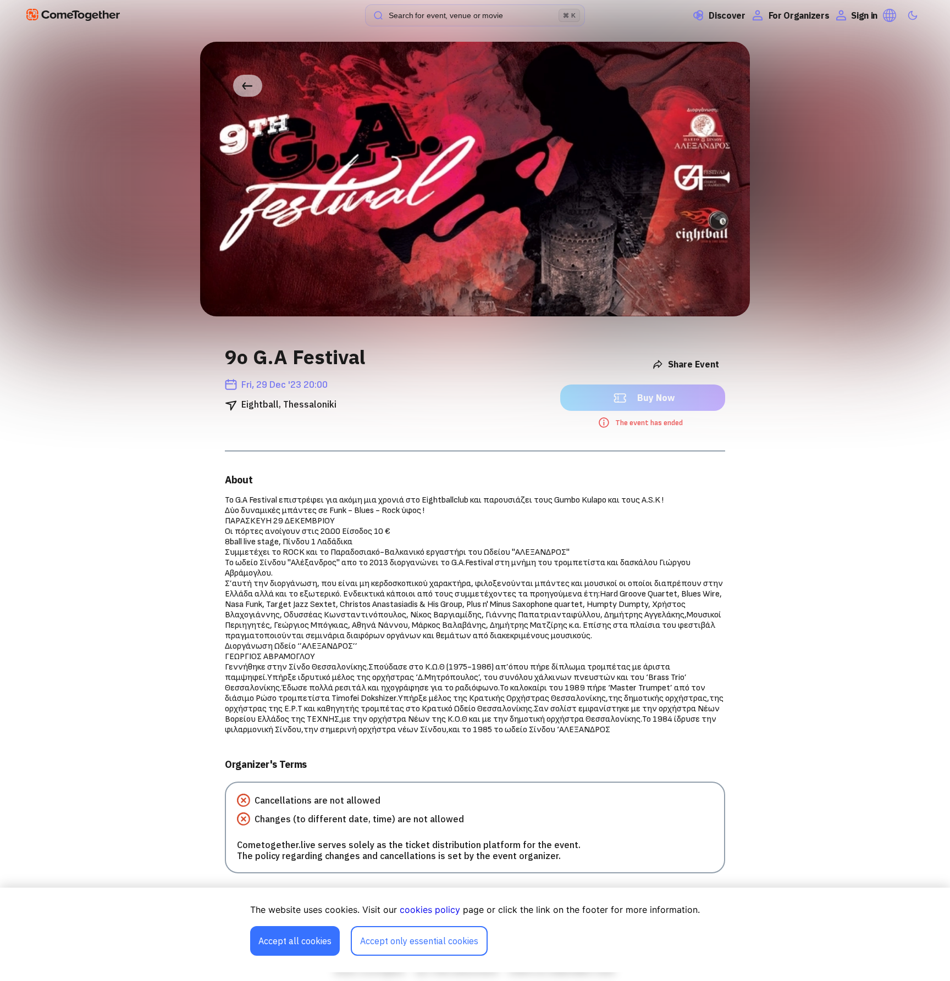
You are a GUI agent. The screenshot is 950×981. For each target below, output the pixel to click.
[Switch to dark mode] (913, 15)
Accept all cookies (295, 940)
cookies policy (430, 909)
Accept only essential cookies (419, 940)
